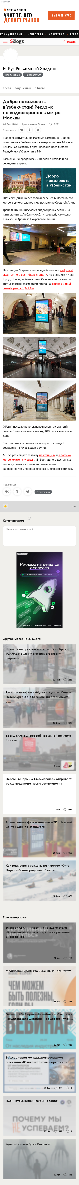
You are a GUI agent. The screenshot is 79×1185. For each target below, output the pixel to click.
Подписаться (12, 75)
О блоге (40, 88)
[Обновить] (29, 518)
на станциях (47, 455)
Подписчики (23, 88)
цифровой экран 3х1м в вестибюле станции (38, 272)
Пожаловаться (33, 75)
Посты (7, 88)
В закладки (43, 492)
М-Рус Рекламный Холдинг (30, 68)
